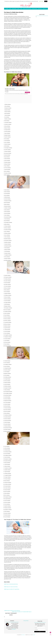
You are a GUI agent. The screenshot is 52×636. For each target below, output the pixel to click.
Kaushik (34, 634)
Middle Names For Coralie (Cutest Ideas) (11, 586)
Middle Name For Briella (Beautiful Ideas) (11, 584)
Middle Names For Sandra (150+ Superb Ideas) (11, 589)
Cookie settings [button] (41, 1)
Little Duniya (26, 4)
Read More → (14, 629)
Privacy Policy (26, 620)
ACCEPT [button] (46, 1)
